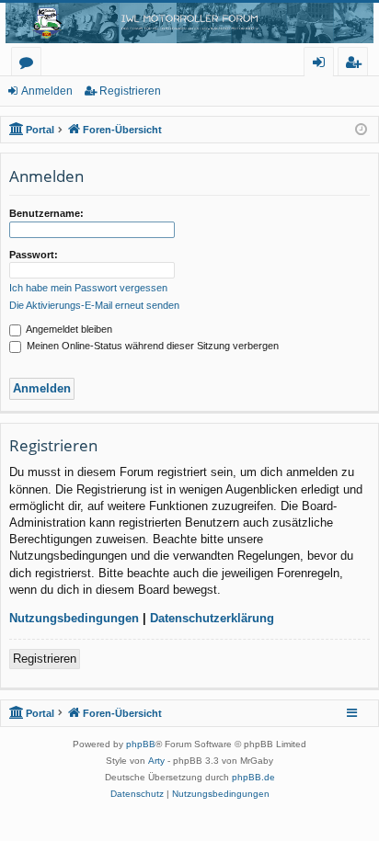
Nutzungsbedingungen (74, 618)
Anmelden (47, 91)
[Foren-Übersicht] (189, 23)
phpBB (140, 744)
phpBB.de (253, 777)
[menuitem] (137, 794)
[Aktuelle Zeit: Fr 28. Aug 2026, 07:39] (361, 130)
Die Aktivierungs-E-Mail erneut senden (94, 305)
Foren (29, 64)
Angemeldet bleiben (68, 329)
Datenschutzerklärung (212, 618)
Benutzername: (46, 213)
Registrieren (130, 91)
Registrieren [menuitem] (356, 64)
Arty (156, 761)
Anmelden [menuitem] (322, 64)
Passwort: (33, 254)
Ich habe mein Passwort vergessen (88, 287)
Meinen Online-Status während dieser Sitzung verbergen (151, 345)
